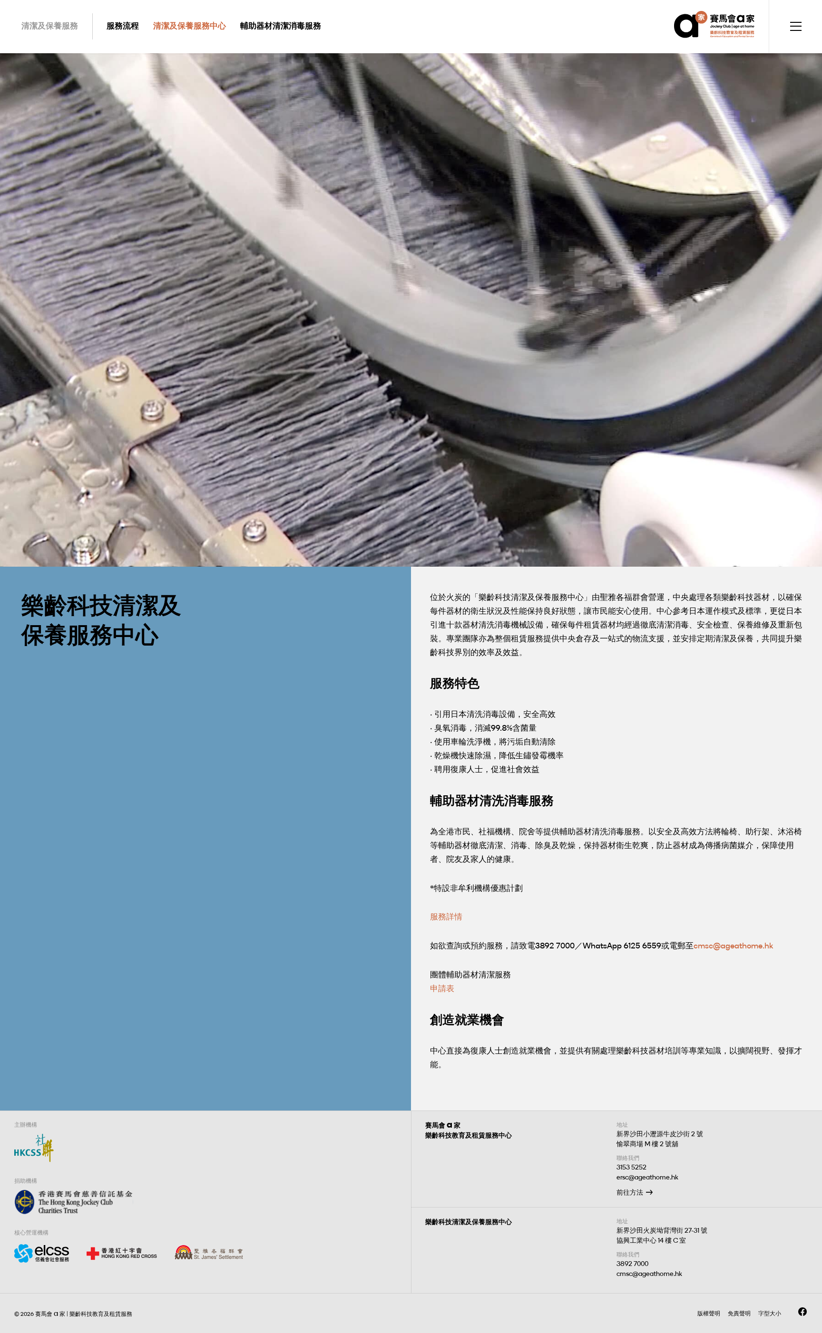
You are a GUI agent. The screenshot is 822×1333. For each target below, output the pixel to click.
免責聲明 (739, 1313)
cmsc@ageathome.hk (733, 945)
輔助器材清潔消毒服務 (280, 25)
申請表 (442, 988)
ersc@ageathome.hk (647, 1177)
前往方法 (629, 1192)
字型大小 (769, 1313)
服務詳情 (446, 916)
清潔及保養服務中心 (189, 25)
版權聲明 (708, 1313)
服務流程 (123, 25)
